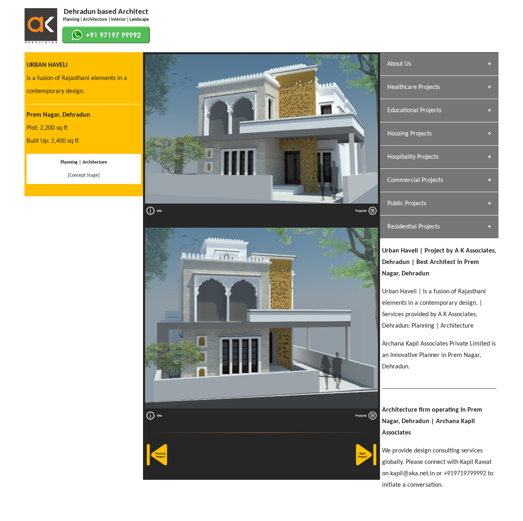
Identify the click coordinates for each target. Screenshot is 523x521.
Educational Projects (414, 110)
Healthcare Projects (413, 87)
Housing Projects (409, 134)
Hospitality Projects (412, 157)
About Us (399, 64)
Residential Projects (413, 227)
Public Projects (406, 203)
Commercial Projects (415, 180)
